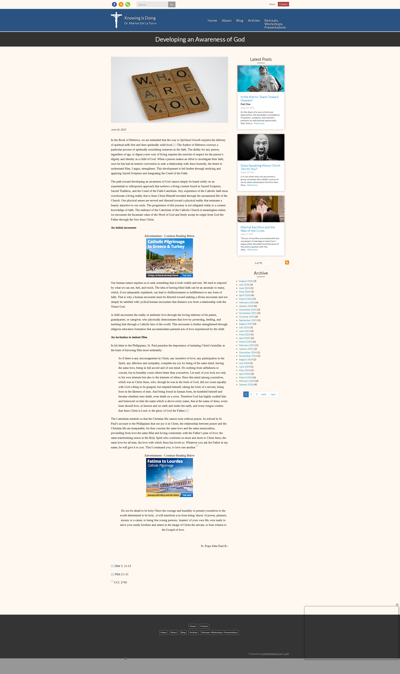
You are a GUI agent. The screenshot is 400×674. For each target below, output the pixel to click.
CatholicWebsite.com (271, 653)
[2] (187, 410)
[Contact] (127, 4)
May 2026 (244, 291)
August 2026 (246, 280)
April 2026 (244, 295)
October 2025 (247, 316)
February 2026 (247, 302)
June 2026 (244, 287)
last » (274, 394)
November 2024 (248, 355)
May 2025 (244, 334)
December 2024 (248, 352)
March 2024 (245, 377)
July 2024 (244, 362)
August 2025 (246, 323)
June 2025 (244, 330)
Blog (239, 20)
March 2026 (245, 298)
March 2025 (245, 341)
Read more (259, 123)
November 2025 (248, 312)
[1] (174, 144)
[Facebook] (114, 4)
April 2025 (244, 337)
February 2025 (247, 345)
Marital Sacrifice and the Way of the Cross (258, 228)
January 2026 (246, 305)
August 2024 (246, 359)
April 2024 (244, 373)
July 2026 (244, 284)
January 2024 (246, 384)
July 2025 (244, 327)
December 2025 (248, 309)
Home (272, 4)
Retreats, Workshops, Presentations (275, 23)
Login (286, 653)
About (227, 20)
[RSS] (121, 4)
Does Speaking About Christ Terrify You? (260, 167)
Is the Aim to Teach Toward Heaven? (259, 98)
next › (264, 394)
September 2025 (248, 320)
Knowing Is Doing (140, 17)
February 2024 (247, 380)
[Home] (116, 19)
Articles (254, 20)
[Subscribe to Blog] (287, 262)
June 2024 (244, 366)
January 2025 (246, 348)
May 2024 (244, 370)
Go (171, 4)
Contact (283, 4)
